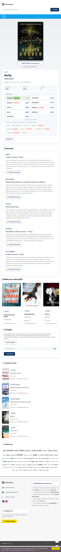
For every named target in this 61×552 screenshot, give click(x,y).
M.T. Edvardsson (7, 319)
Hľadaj (55, 9)
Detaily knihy (9, 139)
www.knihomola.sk (10, 487)
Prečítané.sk (9, 228)
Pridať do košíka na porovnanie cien (30, 63)
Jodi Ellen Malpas (14, 419)
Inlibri (8, 125)
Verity (54, 348)
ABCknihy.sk (25, 132)
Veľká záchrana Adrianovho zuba (20, 402)
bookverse (8, 204)
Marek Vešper (13, 390)
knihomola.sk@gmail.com (11, 492)
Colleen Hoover (9, 79)
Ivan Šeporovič (13, 404)
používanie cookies (10, 497)
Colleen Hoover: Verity (14, 157)
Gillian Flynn (48, 317)
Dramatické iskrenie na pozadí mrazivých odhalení (25, 182)
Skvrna (47, 314)
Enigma (12, 416)
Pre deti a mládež (15, 384)
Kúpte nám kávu (10, 521)
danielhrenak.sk (55, 543)
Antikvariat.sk (37, 125)
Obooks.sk (12, 129)
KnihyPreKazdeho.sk (16, 125)
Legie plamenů (29, 314)
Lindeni (11, 82)
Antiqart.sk (26, 129)
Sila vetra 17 (14, 430)
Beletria (6, 72)
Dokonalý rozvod (15, 373)
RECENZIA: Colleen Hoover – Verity (19, 232)
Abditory (8, 154)
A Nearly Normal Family (9, 316)
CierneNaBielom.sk (42, 129)
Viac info (36, 550)
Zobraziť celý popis (10, 342)
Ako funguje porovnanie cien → (30, 66)
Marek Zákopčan (10, 179)
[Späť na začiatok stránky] (57, 541)
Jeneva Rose (13, 376)
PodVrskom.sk (13, 132)
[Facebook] (3, 501)
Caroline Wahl (13, 433)
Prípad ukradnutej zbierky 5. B (19, 387)
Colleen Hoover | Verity (15, 254)
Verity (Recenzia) (12, 207)
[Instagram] (6, 501)
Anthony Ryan (27, 317)
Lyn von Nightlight (10, 251)
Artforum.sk (26, 125)
